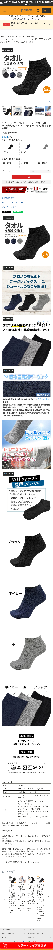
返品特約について (9, 198)
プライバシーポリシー (8, 933)
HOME (3, 36)
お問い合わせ (32, 937)
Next (48, 72)
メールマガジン (32, 929)
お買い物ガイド (6, 929)
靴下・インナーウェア (17, 36)
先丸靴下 (32, 36)
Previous (4, 72)
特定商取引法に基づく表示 (35, 933)
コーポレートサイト (7, 937)
